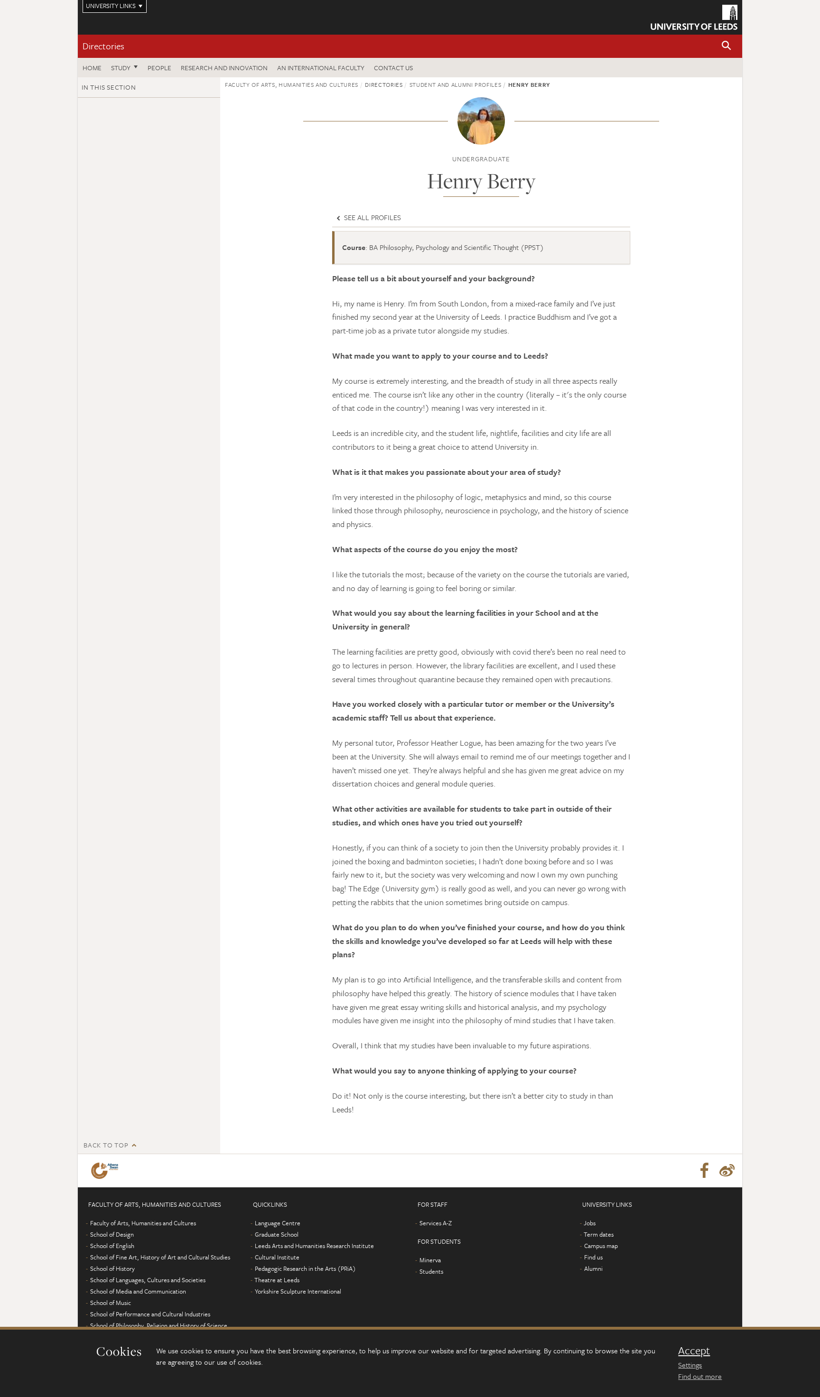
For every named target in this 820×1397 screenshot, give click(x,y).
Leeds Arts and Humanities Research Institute (314, 1245)
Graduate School (276, 1234)
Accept (694, 1350)
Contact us (393, 68)
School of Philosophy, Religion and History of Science (158, 1325)
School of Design (112, 1234)
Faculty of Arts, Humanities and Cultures (291, 84)
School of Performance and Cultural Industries (150, 1314)
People (159, 68)
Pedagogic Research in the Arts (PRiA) (305, 1268)
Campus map (601, 1245)
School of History (112, 1268)
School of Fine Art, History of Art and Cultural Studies (160, 1257)
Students (431, 1271)
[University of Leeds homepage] (694, 17)
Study (120, 68)
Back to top (106, 1145)
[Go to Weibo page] (727, 1170)
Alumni (593, 1268)
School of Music (110, 1302)
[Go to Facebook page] (704, 1170)
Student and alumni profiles (456, 84)
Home (92, 68)
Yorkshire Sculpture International (298, 1291)
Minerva (430, 1260)
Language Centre (277, 1223)
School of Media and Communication (138, 1291)
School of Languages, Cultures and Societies (147, 1280)
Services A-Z (435, 1223)
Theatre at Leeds (276, 1280)
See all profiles (371, 217)
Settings (690, 1365)
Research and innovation (224, 68)
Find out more (700, 1376)
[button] (726, 46)
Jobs (590, 1223)
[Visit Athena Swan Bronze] (106, 1170)
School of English (112, 1245)
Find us (593, 1257)
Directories (103, 45)
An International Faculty (320, 68)
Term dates (599, 1234)
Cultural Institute (277, 1257)
